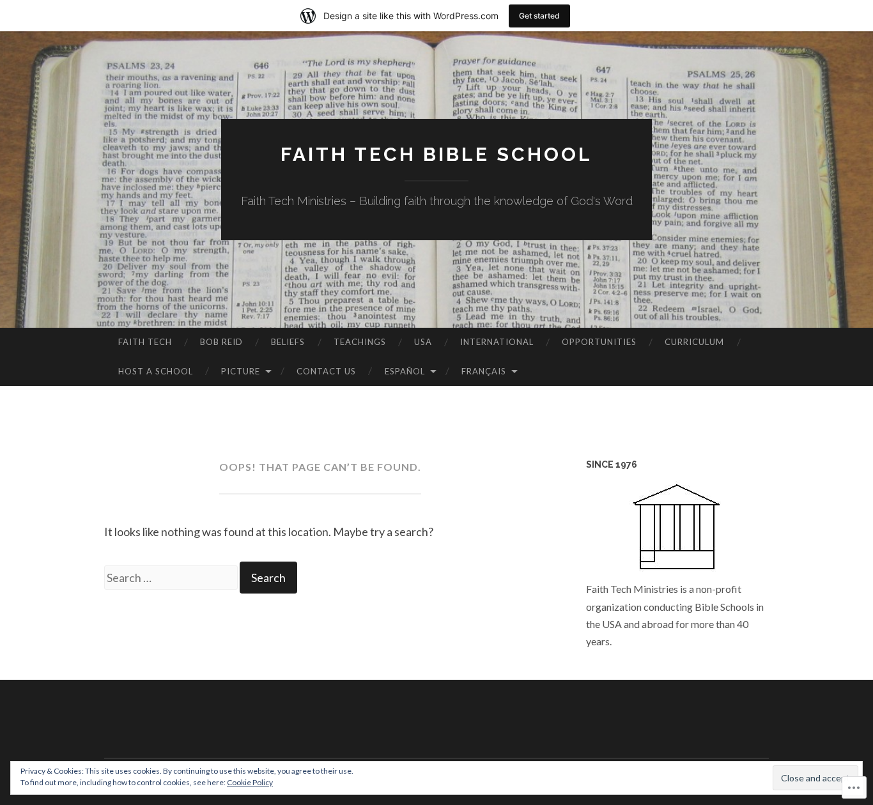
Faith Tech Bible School (436, 154)
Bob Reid (221, 342)
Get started (539, 15)
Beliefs (288, 342)
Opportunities (599, 342)
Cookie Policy (250, 782)
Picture (240, 371)
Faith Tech (145, 342)
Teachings (360, 342)
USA (423, 342)
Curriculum (694, 342)
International (497, 342)
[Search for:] (172, 578)
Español (405, 371)
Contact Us (326, 371)
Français (483, 371)
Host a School (155, 371)
